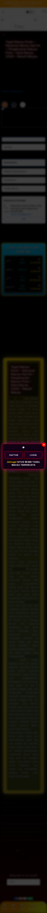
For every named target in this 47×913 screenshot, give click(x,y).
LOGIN (33, 455)
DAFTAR (13, 455)
